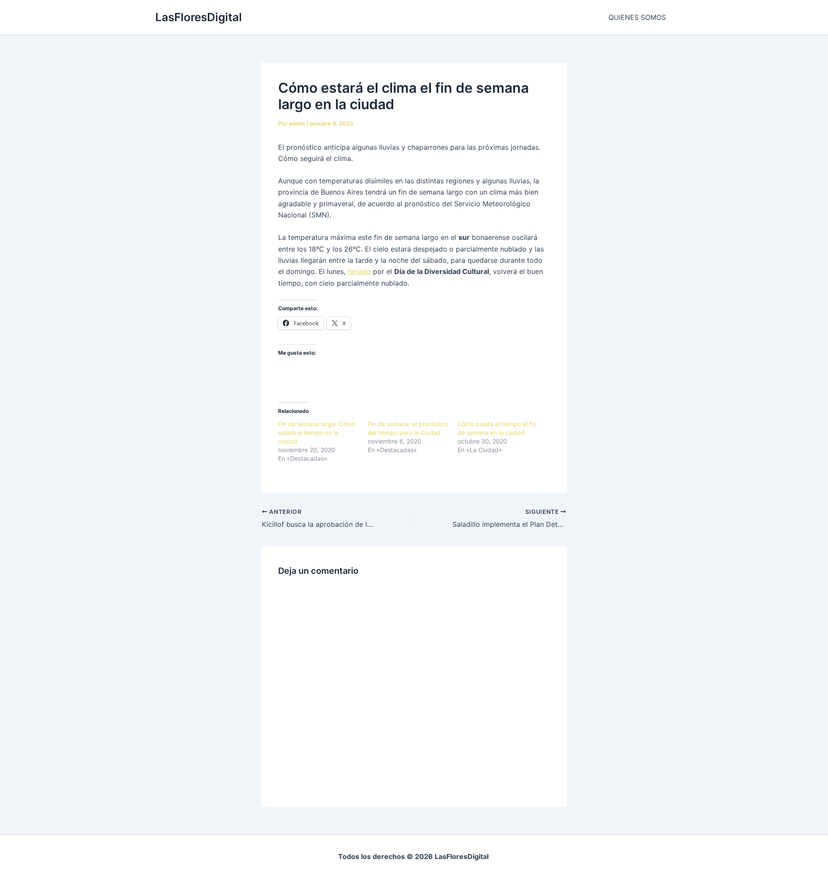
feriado (359, 271)
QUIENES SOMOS (637, 17)
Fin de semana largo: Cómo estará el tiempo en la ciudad (316, 432)
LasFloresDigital (198, 17)
